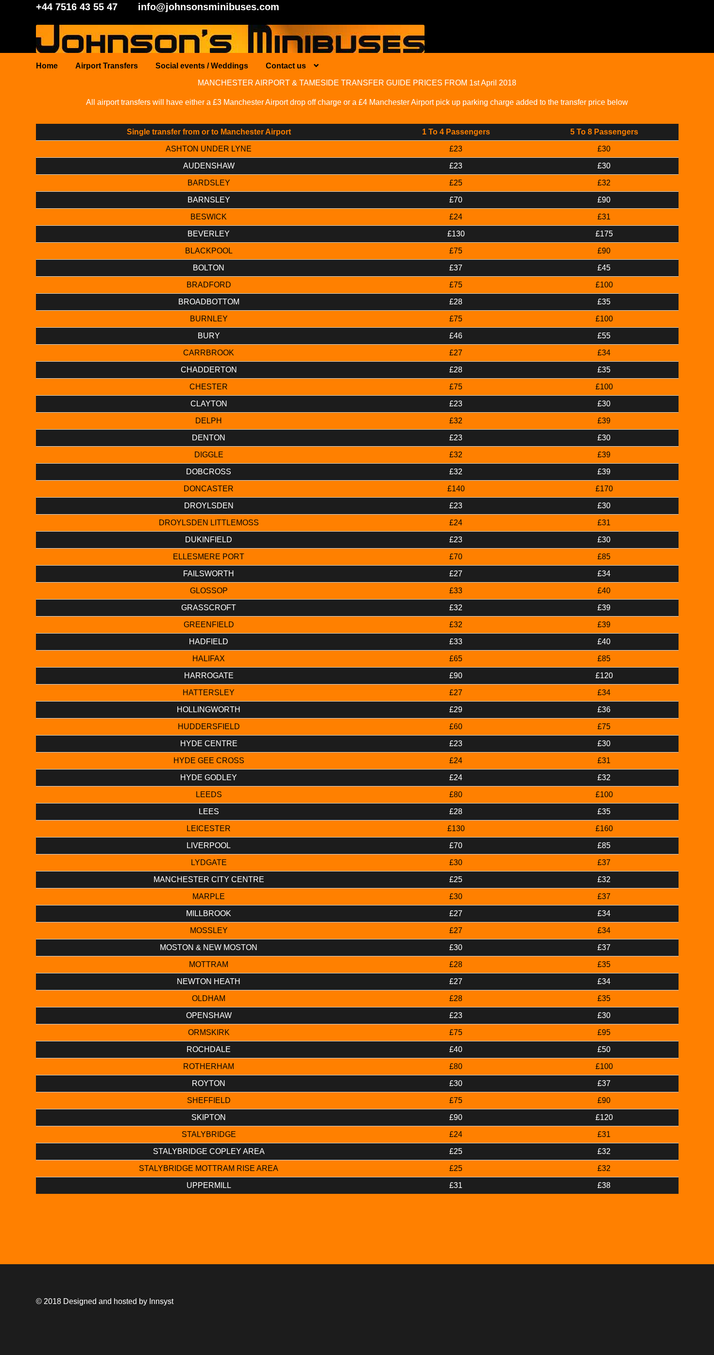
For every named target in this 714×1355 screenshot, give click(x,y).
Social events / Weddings (201, 66)
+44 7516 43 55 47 (77, 6)
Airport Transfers (106, 66)
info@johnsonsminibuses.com (208, 6)
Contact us (286, 66)
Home (47, 66)
